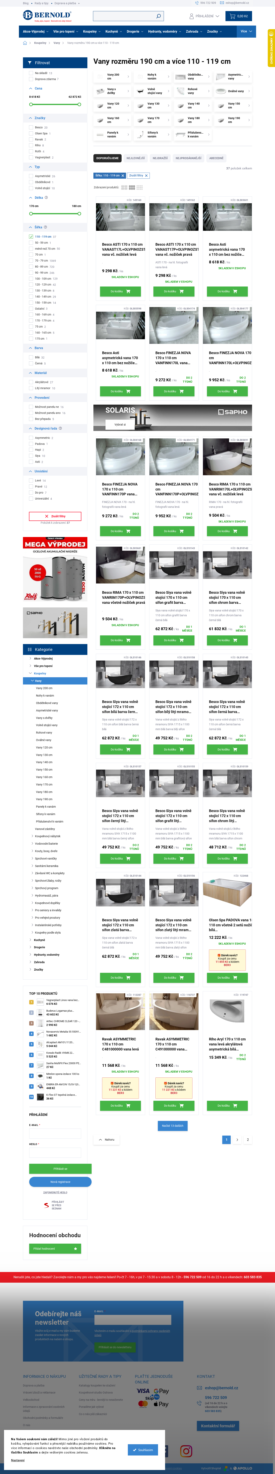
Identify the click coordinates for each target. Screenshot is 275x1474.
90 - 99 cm (44, 272)
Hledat (159, 16)
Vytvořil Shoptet (211, 1468)
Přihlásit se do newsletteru (115, 1347)
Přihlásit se (60, 1168)
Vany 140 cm (44, 762)
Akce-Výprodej (43, 658)
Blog (26, 3)
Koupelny (40, 673)
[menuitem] (36, 32)
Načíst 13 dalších (172, 1125)
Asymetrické (45, 176)
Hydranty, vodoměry (46, 954)
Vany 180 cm (44, 792)
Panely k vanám (46, 806)
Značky (38, 969)
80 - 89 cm (44, 266)
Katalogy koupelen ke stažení (97, 1385)
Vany (38, 680)
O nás (26, 1425)
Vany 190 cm (44, 799)
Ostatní (41, 308)
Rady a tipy (42, 3)
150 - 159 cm (45, 302)
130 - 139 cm (44, 290)
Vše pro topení (43, 666)
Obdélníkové (44, 182)
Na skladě (43, 73)
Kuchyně (39, 940)
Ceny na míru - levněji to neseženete (101, 1399)
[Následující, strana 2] (237, 1140)
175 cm (41, 338)
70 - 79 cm (45, 260)
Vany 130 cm (44, 755)
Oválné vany (43, 740)
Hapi (39, 449)
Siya (40, 456)
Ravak (40, 139)
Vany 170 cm (44, 784)
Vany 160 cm (44, 777)
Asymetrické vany (47, 710)
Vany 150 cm (44, 769)
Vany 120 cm (44, 747)
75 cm (40, 326)
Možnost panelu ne (49, 407)
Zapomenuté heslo (55, 1192)
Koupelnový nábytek (47, 836)
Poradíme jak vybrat (91, 1406)
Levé (40, 480)
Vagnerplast (44, 157)
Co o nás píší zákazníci (93, 1414)
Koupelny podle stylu (48, 932)
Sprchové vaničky (46, 858)
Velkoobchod (31, 1399)
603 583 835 (253, 1277)
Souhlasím (145, 1450)
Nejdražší (160, 158)
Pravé (41, 486)
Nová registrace (60, 1181)
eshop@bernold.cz (221, 1387)
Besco (41, 127)
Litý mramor (45, 388)
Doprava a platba (65, 3)
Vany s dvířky (44, 717)
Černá (40, 363)
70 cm (40, 254)
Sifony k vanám (45, 814)
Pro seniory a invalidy (48, 910)
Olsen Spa (43, 133)
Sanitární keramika (46, 866)
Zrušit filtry (58, 516)
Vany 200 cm (44, 688)
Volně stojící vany (47, 725)
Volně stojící (45, 188)
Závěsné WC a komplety (50, 873)
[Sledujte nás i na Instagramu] (186, 1451)
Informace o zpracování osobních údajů (44, 1408)
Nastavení (18, 1460)
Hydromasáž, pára (46, 895)
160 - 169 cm (44, 314)
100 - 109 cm (46, 278)
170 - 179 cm (44, 320)
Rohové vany (44, 732)
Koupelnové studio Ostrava (96, 1392)
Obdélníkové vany (47, 703)
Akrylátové (44, 382)
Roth (39, 151)
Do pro (41, 492)
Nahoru (109, 1139)
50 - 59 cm (43, 242)
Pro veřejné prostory (47, 917)
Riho (39, 145)
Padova (41, 444)
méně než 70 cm (47, 248)
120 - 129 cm (45, 284)
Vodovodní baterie (46, 843)
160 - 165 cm (44, 332)
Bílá (39, 357)
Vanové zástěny (45, 829)
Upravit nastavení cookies (166, 1468)
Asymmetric (44, 438)
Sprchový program (46, 888)
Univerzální (43, 498)
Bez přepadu (44, 419)
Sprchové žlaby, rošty (48, 880)
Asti (39, 462)
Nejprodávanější (188, 158)
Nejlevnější (136, 158)
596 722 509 (193, 1277)
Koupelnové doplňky (47, 903)
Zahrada (39, 962)
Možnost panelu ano (50, 413)
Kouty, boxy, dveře (46, 851)
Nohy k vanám (45, 695)
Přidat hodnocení (44, 1248)
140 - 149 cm (45, 296)
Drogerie (39, 947)
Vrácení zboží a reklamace (39, 1392)
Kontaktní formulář (218, 1425)
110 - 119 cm (45, 236)
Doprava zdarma (47, 79)
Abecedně (216, 158)
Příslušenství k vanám (49, 821)
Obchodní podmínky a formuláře (43, 1417)
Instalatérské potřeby (48, 925)
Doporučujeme (107, 158)
